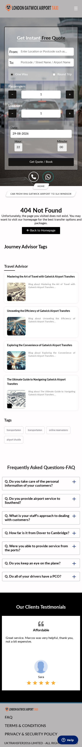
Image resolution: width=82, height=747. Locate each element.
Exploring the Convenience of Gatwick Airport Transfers (39, 345)
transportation (14, 430)
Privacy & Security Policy (31, 734)
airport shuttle (14, 440)
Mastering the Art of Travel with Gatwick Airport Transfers (41, 276)
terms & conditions (25, 726)
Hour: (18, 141)
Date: (14, 127)
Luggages (15, 105)
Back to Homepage (42, 230)
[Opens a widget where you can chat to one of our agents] (67, 740)
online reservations (58, 430)
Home (41, 186)
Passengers (17, 86)
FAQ (8, 717)
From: (13, 52)
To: (11, 63)
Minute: (62, 141)
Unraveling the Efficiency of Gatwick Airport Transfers (38, 311)
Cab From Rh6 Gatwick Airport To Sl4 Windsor (41, 194)
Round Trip (64, 74)
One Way (21, 74)
